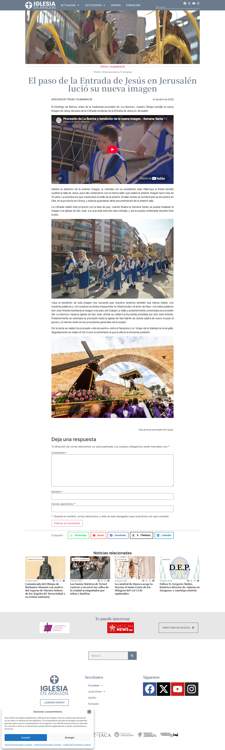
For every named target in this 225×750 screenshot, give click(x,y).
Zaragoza (166, 559)
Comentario (59, 452)
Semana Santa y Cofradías (118, 72)
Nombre (57, 491)
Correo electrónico (63, 504)
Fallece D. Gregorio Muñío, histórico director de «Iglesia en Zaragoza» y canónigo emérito (180, 587)
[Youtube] (193, 3)
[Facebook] (185, 3)
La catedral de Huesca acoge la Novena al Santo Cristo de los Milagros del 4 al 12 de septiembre (134, 588)
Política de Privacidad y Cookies (18, 744)
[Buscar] (132, 656)
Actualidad (68, 5)
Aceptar (25, 737)
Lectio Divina (93, 5)
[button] (89, 711)
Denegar (69, 737)
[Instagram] (198, 3)
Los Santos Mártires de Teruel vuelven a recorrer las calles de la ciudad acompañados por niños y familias (89, 588)
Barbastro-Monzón (36, 559)
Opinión (116, 5)
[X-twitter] (189, 3)
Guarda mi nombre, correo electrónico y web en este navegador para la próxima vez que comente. (111, 516)
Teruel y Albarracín (112, 66)
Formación (133, 5)
